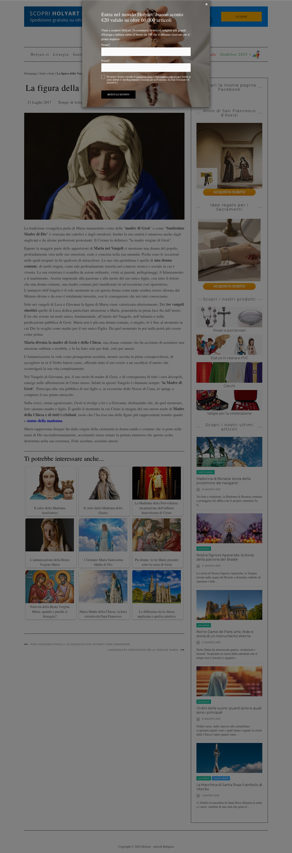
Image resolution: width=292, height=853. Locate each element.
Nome (105, 51)
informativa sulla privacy (168, 83)
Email (105, 67)
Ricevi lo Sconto (118, 101)
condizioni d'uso (144, 83)
